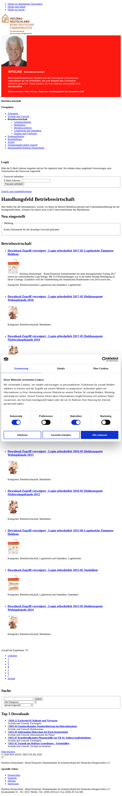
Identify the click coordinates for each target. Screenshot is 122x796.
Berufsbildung (15, 139)
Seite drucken (8, 751)
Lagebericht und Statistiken (27, 130)
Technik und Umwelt (18, 116)
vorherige (12, 655)
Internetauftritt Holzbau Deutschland (26, 147)
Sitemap (12, 780)
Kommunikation (16, 136)
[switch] (46, 422)
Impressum (13, 783)
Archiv (11, 142)
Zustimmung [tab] (21, 368)
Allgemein (13, 113)
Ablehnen (22, 435)
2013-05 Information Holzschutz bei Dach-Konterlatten (38, 732)
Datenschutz (14, 775)
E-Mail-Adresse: (12, 180)
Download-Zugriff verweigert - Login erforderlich (40, 250)
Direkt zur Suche (16, 9)
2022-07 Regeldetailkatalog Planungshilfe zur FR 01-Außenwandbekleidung (50, 737)
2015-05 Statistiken (85, 570)
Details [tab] (61, 368)
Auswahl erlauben (61, 435)
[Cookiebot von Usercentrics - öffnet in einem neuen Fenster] (104, 359)
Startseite (12, 778)
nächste (11, 678)
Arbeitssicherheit (22, 122)
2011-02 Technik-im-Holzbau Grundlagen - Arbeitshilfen (39, 743)
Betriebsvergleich (22, 127)
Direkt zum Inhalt (16, 6)
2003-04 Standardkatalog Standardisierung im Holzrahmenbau (43, 726)
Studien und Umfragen (25, 133)
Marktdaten (19, 125)
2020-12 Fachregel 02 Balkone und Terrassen (33, 720)
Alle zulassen (99, 435)
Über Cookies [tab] (100, 368)
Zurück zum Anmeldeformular (16, 191)
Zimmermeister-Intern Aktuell (22, 145)
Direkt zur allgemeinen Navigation (25, 4)
